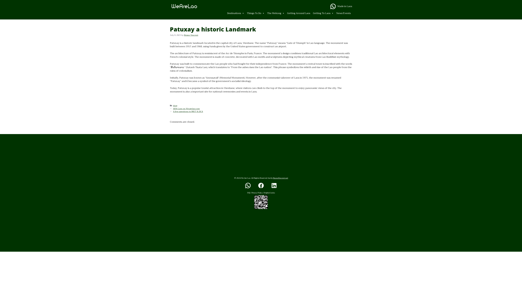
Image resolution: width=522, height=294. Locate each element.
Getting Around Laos (298, 13)
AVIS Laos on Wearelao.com (186, 108)
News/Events (343, 13)
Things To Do (254, 13)
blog (175, 105)
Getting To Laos (321, 13)
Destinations (234, 13)
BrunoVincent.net (280, 178)
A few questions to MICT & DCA (188, 111)
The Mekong (274, 13)
